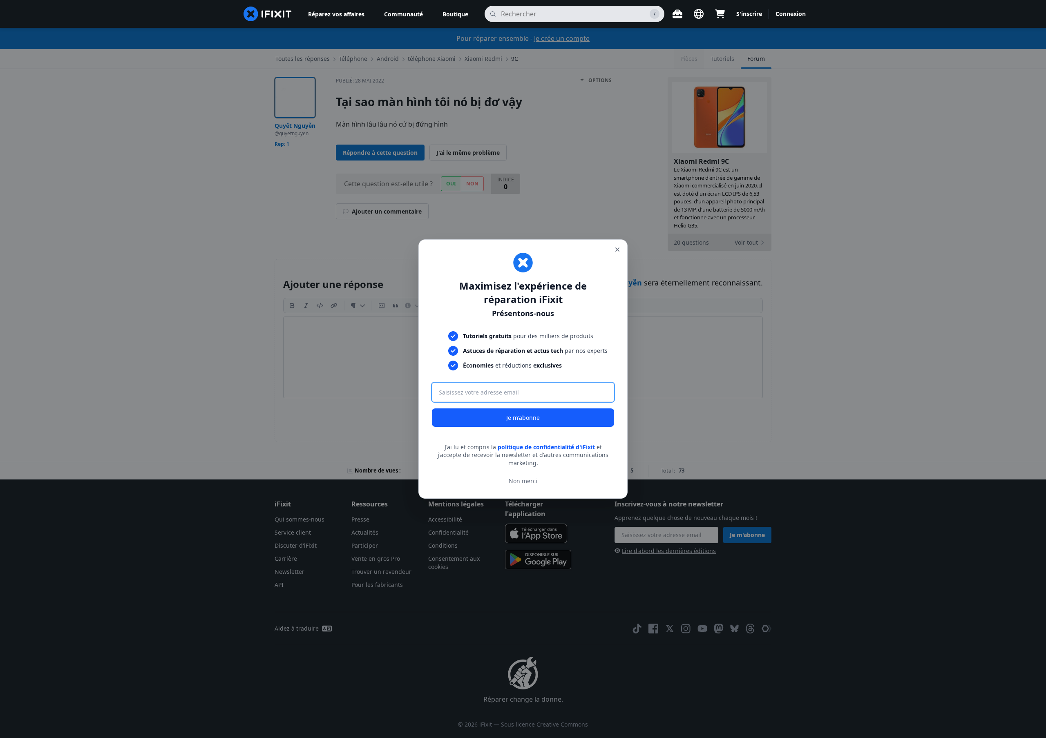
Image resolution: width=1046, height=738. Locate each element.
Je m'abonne (523, 417)
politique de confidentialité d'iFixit (546, 447)
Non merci (523, 481)
